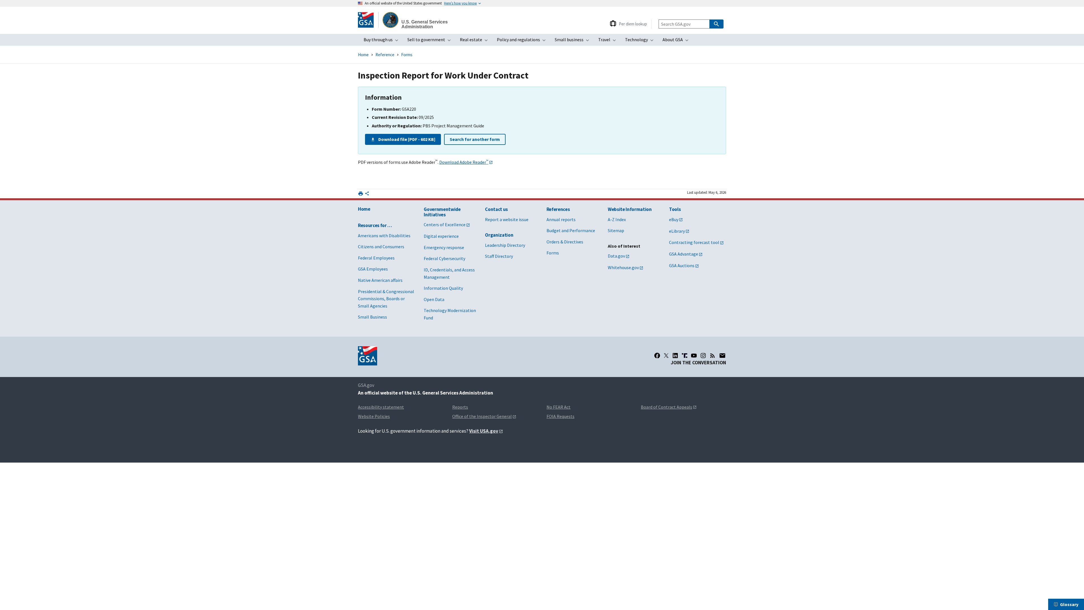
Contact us (496, 209)
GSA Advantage (683, 254)
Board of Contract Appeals (666, 407)
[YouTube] (694, 355)
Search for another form (475, 139)
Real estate (475, 41)
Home (363, 54)
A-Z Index (617, 219)
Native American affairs (380, 280)
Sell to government (430, 41)
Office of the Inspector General (482, 416)
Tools (675, 209)
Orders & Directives (565, 242)
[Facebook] (657, 355)
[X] (666, 355)
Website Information (630, 209)
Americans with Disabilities (384, 235)
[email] (722, 355)
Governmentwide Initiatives (442, 212)
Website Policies (374, 416)
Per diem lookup (633, 24)
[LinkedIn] (675, 355)
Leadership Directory (505, 245)
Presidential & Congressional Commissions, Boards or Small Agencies (386, 299)
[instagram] (703, 355)
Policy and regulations (523, 41)
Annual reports (561, 219)
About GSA (677, 41)
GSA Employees (373, 269)
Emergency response (444, 247)
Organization (499, 235)
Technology (641, 41)
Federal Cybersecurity (444, 258)
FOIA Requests (560, 416)
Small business (574, 41)
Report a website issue (506, 219)
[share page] (367, 194)
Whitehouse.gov (623, 267)
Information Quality (443, 288)
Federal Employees (376, 258)
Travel (608, 41)
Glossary (1069, 604)
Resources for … (375, 225)
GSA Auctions (681, 265)
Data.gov (616, 256)
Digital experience (441, 236)
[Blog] (712, 355)
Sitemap (616, 230)
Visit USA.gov (483, 431)
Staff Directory (499, 256)
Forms (406, 54)
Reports (460, 407)
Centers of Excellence (444, 224)
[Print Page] (360, 193)
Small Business (372, 317)
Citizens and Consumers (381, 246)
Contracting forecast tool (694, 242)
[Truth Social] (684, 355)
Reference (384, 54)
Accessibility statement (381, 407)
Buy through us (383, 41)
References (558, 209)
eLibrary (677, 231)
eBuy (673, 219)
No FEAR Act (559, 407)
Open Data (434, 299)
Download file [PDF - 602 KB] (406, 139)
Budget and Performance (571, 230)
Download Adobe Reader (463, 162)
